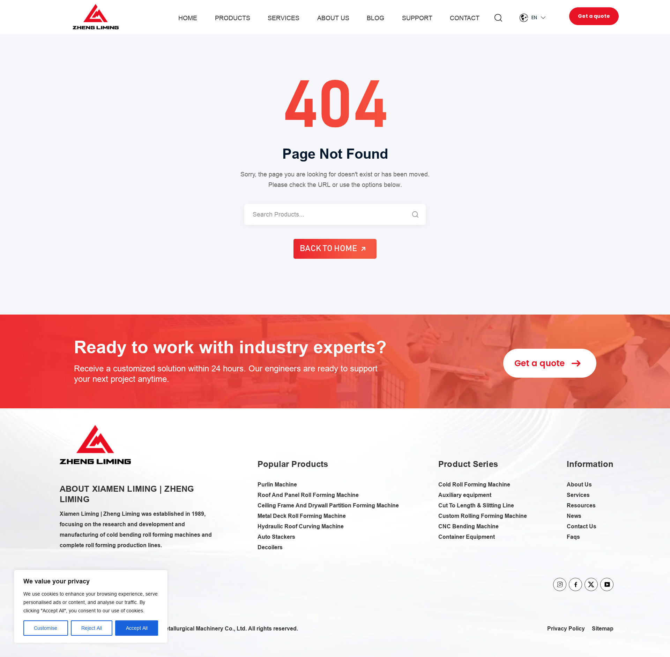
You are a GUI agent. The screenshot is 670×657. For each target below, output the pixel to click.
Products (232, 18)
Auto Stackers (276, 537)
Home (187, 18)
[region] (91, 606)
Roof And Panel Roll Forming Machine (308, 495)
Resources (581, 505)
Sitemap (602, 628)
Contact (464, 18)
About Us (333, 18)
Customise (45, 628)
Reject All (91, 628)
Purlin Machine (277, 484)
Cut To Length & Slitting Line (476, 505)
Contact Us (581, 526)
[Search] (415, 214)
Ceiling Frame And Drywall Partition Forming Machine (328, 505)
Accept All (137, 628)
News (574, 516)
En (534, 17)
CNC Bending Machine (468, 526)
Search (498, 18)
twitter (591, 584)
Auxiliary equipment (464, 495)
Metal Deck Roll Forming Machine (302, 516)
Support (417, 18)
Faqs (573, 537)
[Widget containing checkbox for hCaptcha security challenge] (397, 416)
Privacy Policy (566, 628)
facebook (575, 584)
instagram (559, 584)
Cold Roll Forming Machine (474, 484)
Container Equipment (466, 537)
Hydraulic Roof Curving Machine (301, 526)
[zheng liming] (95, 444)
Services (283, 18)
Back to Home (328, 248)
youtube (606, 584)
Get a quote (594, 16)
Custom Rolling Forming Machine (482, 516)
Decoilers (270, 547)
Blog (375, 18)
